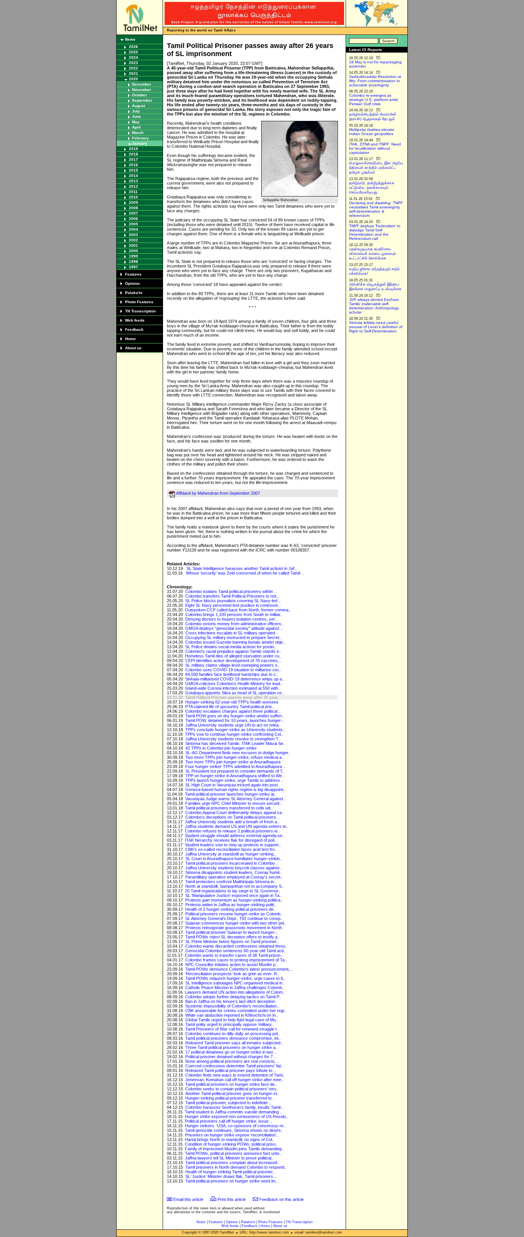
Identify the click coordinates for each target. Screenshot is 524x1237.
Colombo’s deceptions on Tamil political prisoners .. (232, 817)
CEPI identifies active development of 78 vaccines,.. (233, 660)
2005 (133, 224)
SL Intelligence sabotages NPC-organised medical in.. (235, 983)
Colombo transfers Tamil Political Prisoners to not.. (231, 596)
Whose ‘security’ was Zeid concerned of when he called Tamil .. (244, 573)
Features (133, 274)
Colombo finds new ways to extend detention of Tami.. (235, 1075)
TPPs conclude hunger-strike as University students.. (235, 729)
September (142, 100)
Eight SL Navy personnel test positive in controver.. (232, 605)
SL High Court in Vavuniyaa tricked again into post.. (232, 785)
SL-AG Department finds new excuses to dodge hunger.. (237, 752)
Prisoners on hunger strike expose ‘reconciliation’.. (231, 1135)
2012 (133, 186)
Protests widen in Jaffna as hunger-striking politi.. (230, 904)
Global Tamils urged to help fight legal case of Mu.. (231, 1019)
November (141, 90)
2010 (133, 197)
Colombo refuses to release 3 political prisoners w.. (232, 831)
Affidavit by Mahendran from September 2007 (218, 493)
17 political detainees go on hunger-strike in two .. (231, 1052)
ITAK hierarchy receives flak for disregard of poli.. (231, 840)
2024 (133, 57)
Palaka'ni (133, 293)
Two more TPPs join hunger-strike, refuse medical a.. (234, 757)
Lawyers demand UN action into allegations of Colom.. (235, 992)
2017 (133, 159)
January (139, 143)
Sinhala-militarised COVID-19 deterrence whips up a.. (234, 679)
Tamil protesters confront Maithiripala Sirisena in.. (230, 881)
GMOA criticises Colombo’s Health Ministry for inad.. (233, 683)
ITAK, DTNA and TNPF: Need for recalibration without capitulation (375, 148)
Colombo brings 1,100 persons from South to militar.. (233, 614)
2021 (133, 73)
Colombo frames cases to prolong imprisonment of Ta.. (236, 960)
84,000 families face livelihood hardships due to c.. (231, 674)
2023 (133, 63)
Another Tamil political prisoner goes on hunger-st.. (232, 1093)
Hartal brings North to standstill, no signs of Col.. (229, 1139)
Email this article (188, 1199)
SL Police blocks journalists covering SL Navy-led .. (233, 600)
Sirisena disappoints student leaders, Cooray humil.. (233, 872)
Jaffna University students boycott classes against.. (233, 867)
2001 (133, 245)
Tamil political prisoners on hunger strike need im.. (231, 1181)
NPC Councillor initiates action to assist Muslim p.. (231, 964)
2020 (133, 79)
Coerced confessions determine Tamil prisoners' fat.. (234, 1066)
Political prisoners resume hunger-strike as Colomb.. (234, 914)
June (136, 116)
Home (130, 339)
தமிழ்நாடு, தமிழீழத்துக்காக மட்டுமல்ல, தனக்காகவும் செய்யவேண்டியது (371, 187)
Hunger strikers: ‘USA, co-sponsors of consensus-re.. (235, 1125)
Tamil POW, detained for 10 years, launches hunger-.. (235, 720)
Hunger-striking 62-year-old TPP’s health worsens (231, 702)
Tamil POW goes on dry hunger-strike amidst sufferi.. (234, 715)
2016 (133, 165)
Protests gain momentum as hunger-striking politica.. (234, 900)
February (140, 138)
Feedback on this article (281, 1199)
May (136, 122)
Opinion (132, 283)
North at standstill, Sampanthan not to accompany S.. (234, 886)
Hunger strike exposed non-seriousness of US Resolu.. (236, 1116)
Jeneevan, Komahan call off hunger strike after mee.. (234, 1079)
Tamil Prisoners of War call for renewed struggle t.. (232, 1029)
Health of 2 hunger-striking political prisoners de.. (230, 909)
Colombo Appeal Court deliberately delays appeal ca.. (234, 812)
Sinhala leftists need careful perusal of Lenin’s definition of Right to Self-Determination (375, 326)
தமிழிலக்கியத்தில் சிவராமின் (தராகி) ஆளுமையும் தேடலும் (372, 116)
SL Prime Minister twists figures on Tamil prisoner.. (231, 941)
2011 (133, 192)
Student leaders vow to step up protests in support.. (233, 844)
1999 (133, 256)
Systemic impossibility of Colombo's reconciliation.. (232, 1006)
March (137, 132)
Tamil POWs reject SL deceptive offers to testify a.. (232, 937)
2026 (133, 47)
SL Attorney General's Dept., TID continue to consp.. (234, 918)
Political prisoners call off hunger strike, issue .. (228, 1121)
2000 (133, 251)
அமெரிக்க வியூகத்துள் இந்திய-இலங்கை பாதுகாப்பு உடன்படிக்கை (375, 286)
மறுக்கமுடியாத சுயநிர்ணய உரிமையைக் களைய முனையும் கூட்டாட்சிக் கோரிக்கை (372, 253)
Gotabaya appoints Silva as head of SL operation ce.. (234, 692)
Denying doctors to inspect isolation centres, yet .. (231, 619)
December (141, 84)
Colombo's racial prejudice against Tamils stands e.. (233, 651)
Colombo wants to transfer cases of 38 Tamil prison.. (234, 955)
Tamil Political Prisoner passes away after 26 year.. (232, 697)
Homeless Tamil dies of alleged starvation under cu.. (233, 656)
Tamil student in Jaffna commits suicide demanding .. (233, 1112)
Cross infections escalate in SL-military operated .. (231, 633)
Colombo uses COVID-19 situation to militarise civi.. (233, 669)
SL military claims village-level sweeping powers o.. (232, 665)
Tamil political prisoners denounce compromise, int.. (233, 1038)
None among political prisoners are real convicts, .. (232, 1061)
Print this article (232, 1199)
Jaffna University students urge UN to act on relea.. (233, 725)
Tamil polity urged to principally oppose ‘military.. (229, 1024)
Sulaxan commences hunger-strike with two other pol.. (235, 923)
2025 (133, 52)
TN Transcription (140, 311)
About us (133, 348)
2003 (133, 235)
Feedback (134, 329)
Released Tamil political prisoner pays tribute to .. (230, 1070)
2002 (133, 240)
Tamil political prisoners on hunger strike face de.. (231, 1084)
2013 (133, 181)
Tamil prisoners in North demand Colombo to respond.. (236, 1167)
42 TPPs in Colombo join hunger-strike (221, 748)
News (130, 39)
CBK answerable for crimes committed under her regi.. (235, 1010)
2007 (133, 213)
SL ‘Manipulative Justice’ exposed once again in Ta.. (233, 895)
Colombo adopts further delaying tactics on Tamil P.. (233, 996)
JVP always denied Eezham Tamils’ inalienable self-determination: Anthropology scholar (374, 305)
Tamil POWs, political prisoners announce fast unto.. (233, 1153)
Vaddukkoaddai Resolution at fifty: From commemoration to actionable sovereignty (375, 80)
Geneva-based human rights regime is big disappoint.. (235, 789)
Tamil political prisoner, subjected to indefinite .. (228, 1102)
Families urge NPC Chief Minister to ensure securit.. (233, 803)
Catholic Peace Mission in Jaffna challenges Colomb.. (234, 987)
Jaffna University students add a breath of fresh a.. (232, 821)
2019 (133, 149)
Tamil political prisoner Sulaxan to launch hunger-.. (231, 932)
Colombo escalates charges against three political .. (233, 711)
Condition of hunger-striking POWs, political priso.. (231, 1144)
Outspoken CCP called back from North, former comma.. (238, 610)
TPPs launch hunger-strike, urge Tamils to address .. (234, 780)
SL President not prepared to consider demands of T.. (235, 771)
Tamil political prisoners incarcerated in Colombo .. (231, 863)
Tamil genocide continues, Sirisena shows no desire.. (234, 1130)
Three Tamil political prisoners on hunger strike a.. (231, 1047)
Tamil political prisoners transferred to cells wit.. (229, 808)
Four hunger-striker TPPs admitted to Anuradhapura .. (235, 766)
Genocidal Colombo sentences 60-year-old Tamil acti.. (235, 950)
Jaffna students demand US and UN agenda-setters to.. (236, 826)
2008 (133, 208)
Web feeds (135, 320)
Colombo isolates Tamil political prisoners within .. (230, 591)
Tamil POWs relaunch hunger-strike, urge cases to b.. (235, 978)
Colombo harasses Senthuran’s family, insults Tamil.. (234, 1107)
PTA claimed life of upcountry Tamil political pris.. (229, 706)
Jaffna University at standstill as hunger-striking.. (230, 854)
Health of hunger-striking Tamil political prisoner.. (230, 1171)
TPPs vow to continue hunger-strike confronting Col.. (234, 734)
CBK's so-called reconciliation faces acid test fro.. (231, 849)
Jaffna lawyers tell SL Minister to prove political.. (229, 1158)
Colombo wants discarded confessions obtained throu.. (236, 946)
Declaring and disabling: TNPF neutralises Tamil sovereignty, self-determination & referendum (376, 209)
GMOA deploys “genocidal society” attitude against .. (234, 628)
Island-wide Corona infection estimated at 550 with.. (232, 688)
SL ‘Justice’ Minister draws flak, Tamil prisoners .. (231, 1176)
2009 (133, 202)
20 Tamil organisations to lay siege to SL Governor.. (232, 891)
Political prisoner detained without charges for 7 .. (230, 1056)
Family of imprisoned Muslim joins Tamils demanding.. (234, 1148)
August (138, 106)
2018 (133, 154)
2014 (133, 175)
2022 (133, 68)
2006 (133, 218)
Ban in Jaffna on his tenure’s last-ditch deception (230, 1001)
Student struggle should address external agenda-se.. (235, 835)
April (136, 127)
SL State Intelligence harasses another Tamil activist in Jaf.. (241, 568)
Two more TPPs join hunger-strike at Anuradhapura (232, 762)
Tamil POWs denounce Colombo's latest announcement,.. (238, 969)
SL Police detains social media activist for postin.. (230, 646)
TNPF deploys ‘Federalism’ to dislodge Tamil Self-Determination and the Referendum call (374, 232)
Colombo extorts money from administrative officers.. (234, 623)
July (136, 111)
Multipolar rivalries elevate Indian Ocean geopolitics (371, 131)
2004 (133, 229)
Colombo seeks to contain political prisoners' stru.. (231, 1089)
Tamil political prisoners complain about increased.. (232, 1162)
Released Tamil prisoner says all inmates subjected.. (234, 1042)
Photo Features (139, 302)
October (139, 95)
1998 (133, 261)
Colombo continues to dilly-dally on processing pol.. (232, 1033)
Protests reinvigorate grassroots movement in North (233, 927)
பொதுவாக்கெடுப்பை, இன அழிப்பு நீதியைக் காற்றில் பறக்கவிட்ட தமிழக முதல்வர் (376, 167)
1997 (133, 267)
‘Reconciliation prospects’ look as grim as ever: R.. (232, 973)
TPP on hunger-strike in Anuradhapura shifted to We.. (234, 775)
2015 (133, 170)
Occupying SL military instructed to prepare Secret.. (233, 637)
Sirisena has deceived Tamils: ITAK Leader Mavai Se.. (235, 743)
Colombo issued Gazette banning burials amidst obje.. (235, 642)
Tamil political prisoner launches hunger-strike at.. (231, 794)
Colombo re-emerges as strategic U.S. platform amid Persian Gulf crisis (373, 99)
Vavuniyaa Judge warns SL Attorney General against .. (236, 798)
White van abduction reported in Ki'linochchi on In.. (231, 1015)
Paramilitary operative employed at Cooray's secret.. (234, 877)
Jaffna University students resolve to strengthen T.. (232, 739)
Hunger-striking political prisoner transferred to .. (230, 1098)
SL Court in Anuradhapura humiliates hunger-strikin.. (233, 858)
